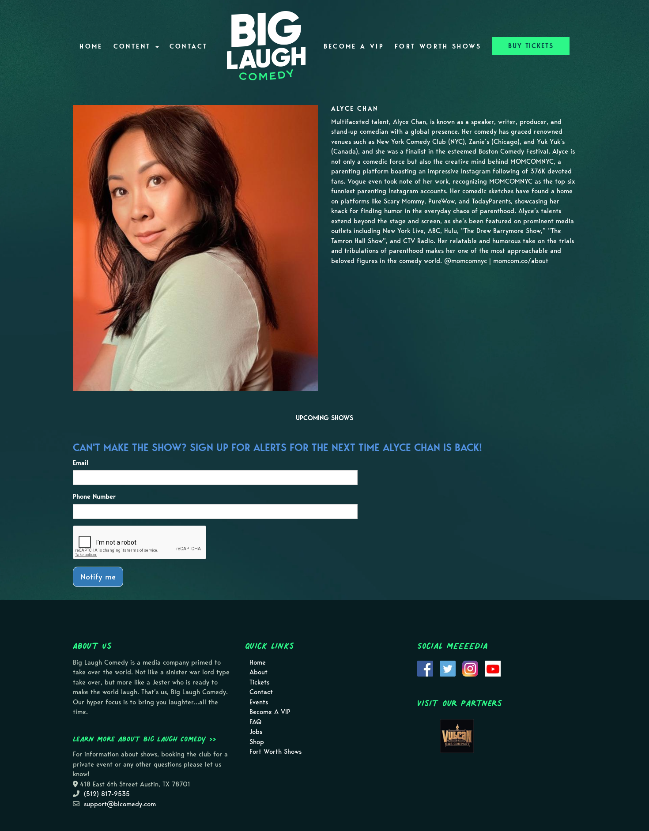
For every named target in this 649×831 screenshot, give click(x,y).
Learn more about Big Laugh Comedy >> (144, 739)
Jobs (255, 732)
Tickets (259, 682)
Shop (256, 742)
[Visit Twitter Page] (448, 668)
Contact (189, 46)
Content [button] (134, 46)
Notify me (98, 576)
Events (258, 702)
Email (80, 463)
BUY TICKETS (531, 46)
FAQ (255, 722)
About (258, 672)
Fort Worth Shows (438, 46)
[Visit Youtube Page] (493, 668)
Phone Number (94, 496)
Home (90, 46)
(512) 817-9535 (107, 794)
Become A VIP (354, 46)
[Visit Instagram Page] (470, 668)
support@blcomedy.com (120, 804)
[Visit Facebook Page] (425, 668)
